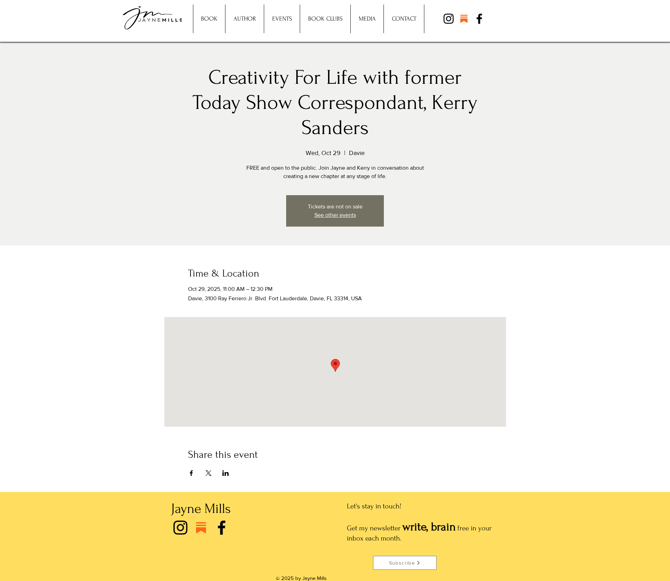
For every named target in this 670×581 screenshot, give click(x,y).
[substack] (464, 18)
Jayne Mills (201, 508)
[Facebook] (479, 18)
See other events (335, 215)
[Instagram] (448, 18)
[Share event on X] (208, 473)
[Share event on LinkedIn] (225, 473)
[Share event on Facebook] (191, 473)
